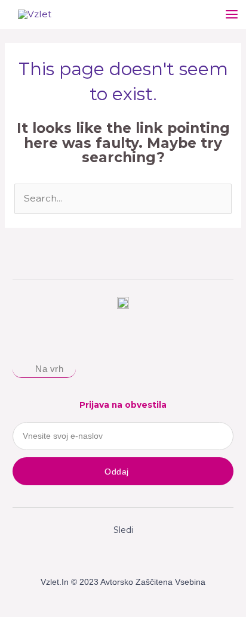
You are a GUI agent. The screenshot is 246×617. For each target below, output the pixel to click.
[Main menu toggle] (232, 15)
